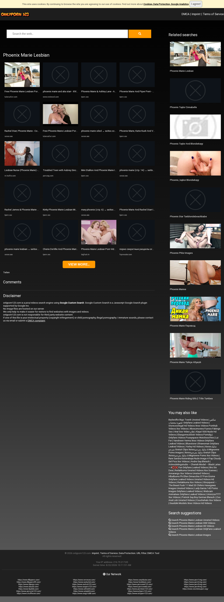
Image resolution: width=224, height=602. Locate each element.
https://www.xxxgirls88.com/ (84, 593)
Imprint (196, 14)
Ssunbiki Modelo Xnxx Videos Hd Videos (191, 503)
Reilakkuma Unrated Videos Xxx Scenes (195, 470)
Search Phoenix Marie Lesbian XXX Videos (193, 523)
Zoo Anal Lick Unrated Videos (194, 499)
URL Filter (141, 553)
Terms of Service (213, 14)
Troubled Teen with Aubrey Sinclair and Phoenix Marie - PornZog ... (77, 170)
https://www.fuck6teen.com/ (139, 582)
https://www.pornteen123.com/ (139, 589)
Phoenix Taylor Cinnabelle (183, 107)
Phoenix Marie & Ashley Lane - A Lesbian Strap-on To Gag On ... (113, 91)
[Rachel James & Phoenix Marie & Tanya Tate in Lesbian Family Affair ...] (22, 204)
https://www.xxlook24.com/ (84, 591)
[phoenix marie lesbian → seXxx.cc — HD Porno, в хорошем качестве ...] (22, 243)
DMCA (185, 14)
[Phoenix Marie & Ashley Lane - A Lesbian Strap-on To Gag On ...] (98, 86)
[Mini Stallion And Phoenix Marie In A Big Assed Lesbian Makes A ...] (98, 164)
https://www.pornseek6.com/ (140, 587)
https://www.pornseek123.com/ (140, 584)
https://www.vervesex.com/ (84, 580)
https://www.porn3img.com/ (195, 584)
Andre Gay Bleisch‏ (200, 461)
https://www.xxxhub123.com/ (84, 584)
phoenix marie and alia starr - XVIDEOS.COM (65, 91)
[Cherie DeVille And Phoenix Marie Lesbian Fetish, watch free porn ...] (60, 243)
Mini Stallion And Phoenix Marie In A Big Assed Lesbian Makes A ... (115, 170)
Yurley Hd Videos (195, 446)
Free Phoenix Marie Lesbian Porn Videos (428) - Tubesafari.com (38, 91)
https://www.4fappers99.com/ (29, 582)
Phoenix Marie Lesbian (182, 70)
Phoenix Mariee (178, 289)
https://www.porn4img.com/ (195, 587)
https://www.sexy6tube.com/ (140, 580)
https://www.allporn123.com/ (140, 591)
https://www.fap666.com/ (28, 589)
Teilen (6, 272)
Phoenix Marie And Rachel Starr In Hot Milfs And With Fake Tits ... (153, 209)
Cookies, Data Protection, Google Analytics (166, 4)
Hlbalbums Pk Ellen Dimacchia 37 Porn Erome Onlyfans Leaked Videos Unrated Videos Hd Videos (192, 479)
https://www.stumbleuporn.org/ (195, 589)
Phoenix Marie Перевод (182, 325)
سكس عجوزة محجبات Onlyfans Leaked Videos (192, 421)
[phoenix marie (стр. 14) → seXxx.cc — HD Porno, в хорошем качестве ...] (137, 164)
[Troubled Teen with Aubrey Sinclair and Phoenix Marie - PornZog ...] (60, 164)
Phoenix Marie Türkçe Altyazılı (185, 362)
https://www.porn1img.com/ (195, 580)
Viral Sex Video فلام (184, 431)
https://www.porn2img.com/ (195, 582)
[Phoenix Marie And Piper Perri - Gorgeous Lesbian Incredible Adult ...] (137, 86)
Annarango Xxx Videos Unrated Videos (189, 473)
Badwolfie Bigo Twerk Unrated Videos (188, 419)
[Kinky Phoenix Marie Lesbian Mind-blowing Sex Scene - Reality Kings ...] (60, 204)
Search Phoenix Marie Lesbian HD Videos (192, 525)
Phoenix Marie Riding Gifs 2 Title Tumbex (191, 398)
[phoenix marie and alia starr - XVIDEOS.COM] (60, 86)
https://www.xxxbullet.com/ (84, 582)
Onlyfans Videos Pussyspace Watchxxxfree (191, 437)
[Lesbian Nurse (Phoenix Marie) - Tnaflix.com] (22, 164)
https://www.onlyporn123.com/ (139, 593)
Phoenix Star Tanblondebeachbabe (188, 216)
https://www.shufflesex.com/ (28, 593)
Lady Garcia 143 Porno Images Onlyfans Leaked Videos (193, 490)
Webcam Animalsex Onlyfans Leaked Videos (191, 493)
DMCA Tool (153, 553)
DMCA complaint (36, 320)
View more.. (79, 264)
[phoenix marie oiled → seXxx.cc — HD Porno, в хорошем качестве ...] (98, 125)
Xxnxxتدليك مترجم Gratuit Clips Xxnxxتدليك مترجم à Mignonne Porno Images (194, 449)
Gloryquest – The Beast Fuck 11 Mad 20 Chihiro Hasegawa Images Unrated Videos (193, 485)
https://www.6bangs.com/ (28, 584)
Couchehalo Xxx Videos (208, 500)
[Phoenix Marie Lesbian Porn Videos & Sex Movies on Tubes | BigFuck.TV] (98, 243)
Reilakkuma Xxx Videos (189, 482)
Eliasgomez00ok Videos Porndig (194, 434)
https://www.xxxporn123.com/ (84, 587)
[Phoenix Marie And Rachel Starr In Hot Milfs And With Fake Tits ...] (137, 204)
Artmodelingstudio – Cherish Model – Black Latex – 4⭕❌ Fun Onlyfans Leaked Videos (194, 466)
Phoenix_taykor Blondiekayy (184, 180)
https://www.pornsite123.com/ (28, 591)
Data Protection (127, 553)
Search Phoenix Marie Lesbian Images (191, 534)
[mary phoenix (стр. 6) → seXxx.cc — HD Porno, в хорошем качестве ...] (98, 204)
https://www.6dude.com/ (29, 587)
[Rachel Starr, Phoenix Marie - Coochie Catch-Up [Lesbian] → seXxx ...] (22, 125)
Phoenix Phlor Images (181, 252)
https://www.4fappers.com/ (29, 580)
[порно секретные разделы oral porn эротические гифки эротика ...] (137, 243)
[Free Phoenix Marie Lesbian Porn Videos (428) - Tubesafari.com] (22, 86)
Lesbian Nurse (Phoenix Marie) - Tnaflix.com (27, 170)
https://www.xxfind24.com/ (84, 589)
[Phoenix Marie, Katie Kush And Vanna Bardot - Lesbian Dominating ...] (137, 125)
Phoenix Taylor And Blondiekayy (186, 143)
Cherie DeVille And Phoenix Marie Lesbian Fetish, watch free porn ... (78, 249)
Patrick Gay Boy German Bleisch (198, 497)
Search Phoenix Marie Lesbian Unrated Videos (195, 520)
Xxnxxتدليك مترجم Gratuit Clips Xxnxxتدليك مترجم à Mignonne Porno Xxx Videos (193, 454)
